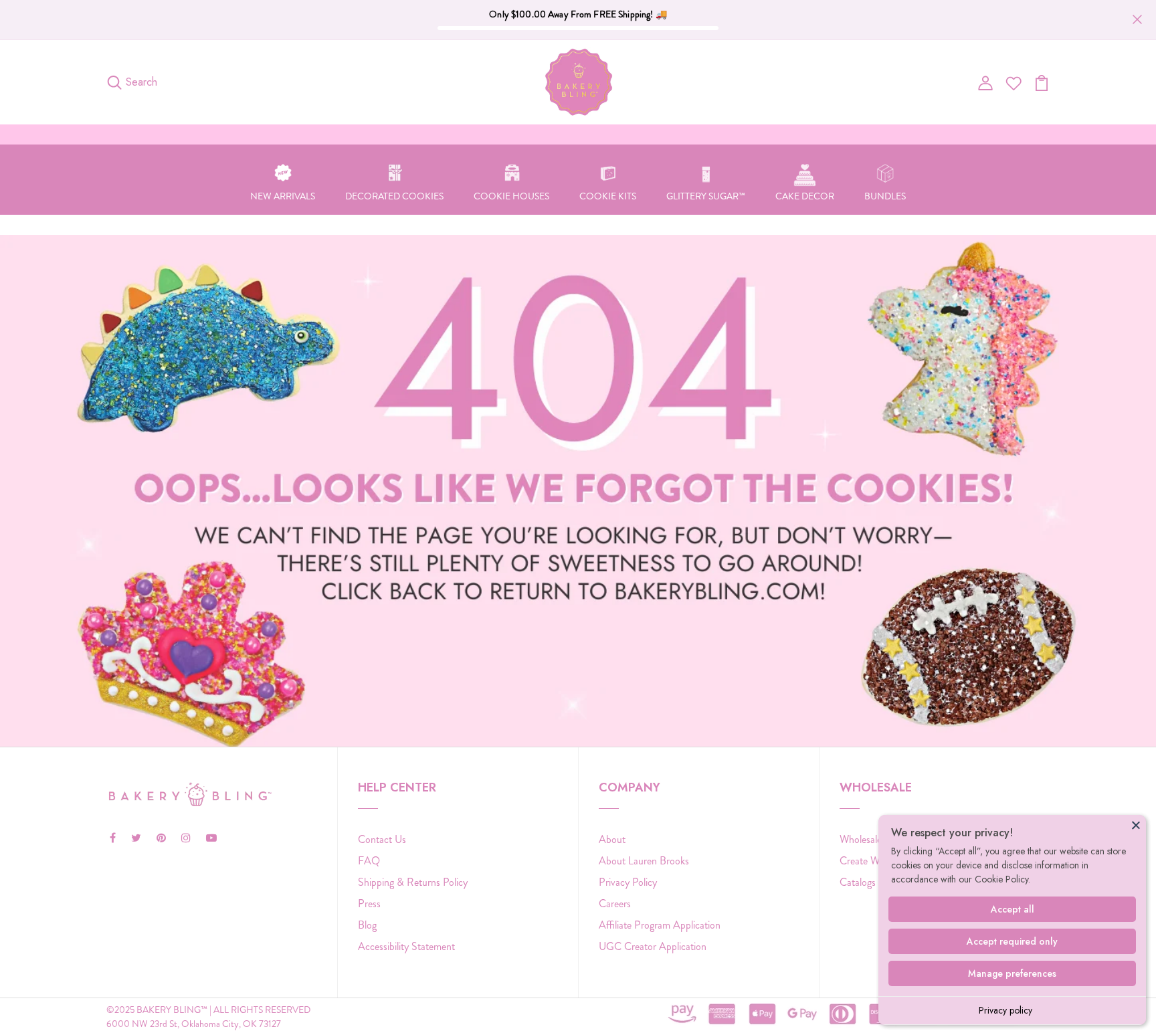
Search (141, 82)
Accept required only (1012, 941)
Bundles (885, 196)
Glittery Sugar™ (705, 196)
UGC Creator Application (652, 946)
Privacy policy (1005, 1010)
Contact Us (382, 839)
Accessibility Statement (406, 946)
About (612, 839)
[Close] (1136, 825)
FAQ (369, 860)
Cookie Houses (511, 196)
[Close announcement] (1137, 19)
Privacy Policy (628, 882)
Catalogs (858, 882)
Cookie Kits (607, 196)
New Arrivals (282, 196)
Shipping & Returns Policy (413, 882)
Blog (367, 925)
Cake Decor (804, 196)
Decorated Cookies (394, 196)
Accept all (1012, 909)
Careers (615, 903)
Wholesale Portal (874, 839)
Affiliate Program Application (659, 925)
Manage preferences (1012, 973)
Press (369, 903)
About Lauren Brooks (644, 860)
